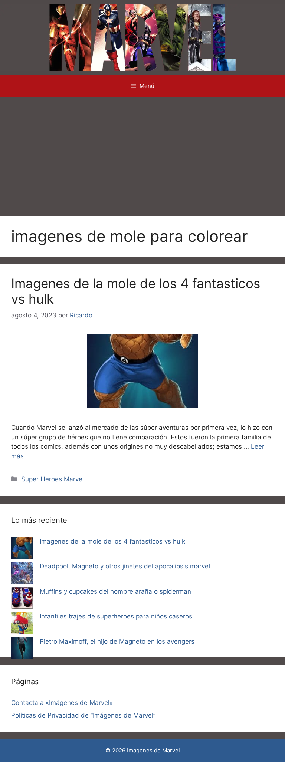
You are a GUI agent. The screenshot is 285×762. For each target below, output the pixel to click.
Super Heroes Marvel (52, 479)
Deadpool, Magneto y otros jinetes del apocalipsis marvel (125, 566)
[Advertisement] (142, 153)
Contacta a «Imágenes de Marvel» (62, 702)
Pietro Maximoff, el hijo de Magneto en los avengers (117, 641)
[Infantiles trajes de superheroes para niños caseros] (22, 624)
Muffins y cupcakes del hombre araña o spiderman (115, 591)
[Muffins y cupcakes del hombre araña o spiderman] (22, 599)
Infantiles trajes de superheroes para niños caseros (116, 616)
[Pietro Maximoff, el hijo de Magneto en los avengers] (22, 649)
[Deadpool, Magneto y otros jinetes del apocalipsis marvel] (22, 574)
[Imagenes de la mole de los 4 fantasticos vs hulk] (22, 549)
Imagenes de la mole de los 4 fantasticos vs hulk (112, 541)
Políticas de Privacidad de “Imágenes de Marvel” (83, 715)
